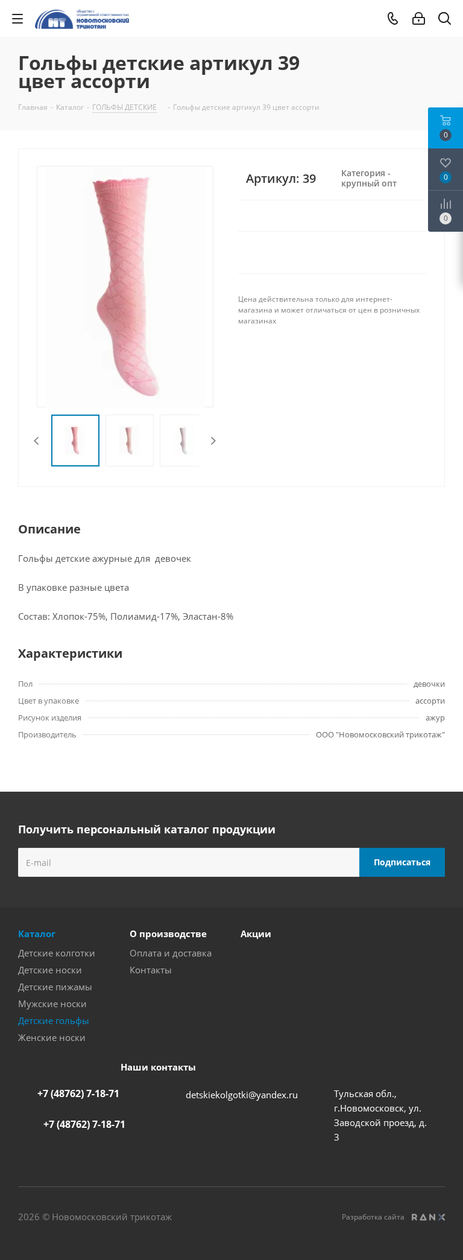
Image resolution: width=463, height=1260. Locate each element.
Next (213, 441)
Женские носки (52, 1037)
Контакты (151, 970)
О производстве (168, 934)
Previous (37, 441)
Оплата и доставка (171, 953)
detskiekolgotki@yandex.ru (242, 1095)
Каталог (36, 934)
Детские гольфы (53, 1020)
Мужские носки (52, 1004)
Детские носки (50, 970)
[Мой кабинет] (418, 19)
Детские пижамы (55, 987)
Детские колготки (56, 953)
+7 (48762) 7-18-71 (78, 1093)
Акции (256, 934)
